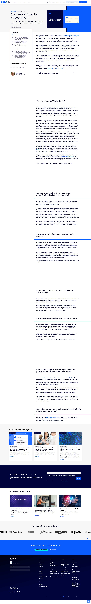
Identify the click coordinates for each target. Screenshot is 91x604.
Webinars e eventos (64, 571)
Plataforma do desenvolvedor (41, 582)
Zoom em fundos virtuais (54, 576)
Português (12, 566)
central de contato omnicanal (55, 68)
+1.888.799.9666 (64, 562)
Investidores (41, 573)
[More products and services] (89, 2)
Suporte (63, 2)
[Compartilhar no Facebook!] (14, 67)
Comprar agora (53, 549)
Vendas (62, 559)
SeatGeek (38, 149)
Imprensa (40, 574)
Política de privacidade (64, 480)
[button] (88, 601)
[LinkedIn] (10, 592)
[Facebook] (17, 592)
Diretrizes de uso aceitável (52, 596)
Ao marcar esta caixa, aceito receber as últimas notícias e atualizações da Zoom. (61, 475)
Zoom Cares (41, 578)
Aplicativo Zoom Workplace (53, 563)
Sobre (40, 559)
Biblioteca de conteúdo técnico (76, 572)
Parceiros (40, 571)
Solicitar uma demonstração (41, 549)
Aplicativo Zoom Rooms (54, 565)
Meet (53, 2)
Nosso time (41, 566)
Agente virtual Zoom (51, 417)
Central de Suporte (75, 566)
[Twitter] (12, 592)
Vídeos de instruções (75, 579)
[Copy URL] (11, 67)
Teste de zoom (74, 562)
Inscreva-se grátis (83, 2)
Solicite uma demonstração (63, 569)
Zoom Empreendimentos (43, 586)
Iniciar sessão (58, 2)
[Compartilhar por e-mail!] (23, 67)
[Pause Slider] (88, 538)
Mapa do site (79, 596)
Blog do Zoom (41, 562)
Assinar (78, 478)
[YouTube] (15, 592)
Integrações (41, 569)
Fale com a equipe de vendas (72, 2)
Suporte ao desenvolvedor (76, 581)
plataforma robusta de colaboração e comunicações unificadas (57, 378)
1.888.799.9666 (14, 589)
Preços (29, 2)
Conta (73, 564)
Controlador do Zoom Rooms (53, 568)
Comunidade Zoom (75, 569)
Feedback (74, 574)
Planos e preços (63, 567)
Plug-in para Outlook (53, 571)
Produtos (14, 2)
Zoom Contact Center (67, 156)
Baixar (51, 559)
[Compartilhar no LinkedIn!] (20, 67)
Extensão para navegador (54, 569)
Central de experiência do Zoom (65, 574)
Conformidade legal (58, 596)
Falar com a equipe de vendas (65, 565)
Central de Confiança (44, 596)
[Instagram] (19, 592)
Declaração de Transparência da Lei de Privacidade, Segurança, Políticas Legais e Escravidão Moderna (76, 584)
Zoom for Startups (64, 575)
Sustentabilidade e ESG (43, 576)
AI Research (41, 584)
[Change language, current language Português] (49, 2)
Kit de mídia (41, 580)
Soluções (24, 2)
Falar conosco (74, 575)
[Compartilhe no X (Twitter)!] (17, 67)
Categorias (3, 5)
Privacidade (39, 596)
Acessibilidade (74, 577)
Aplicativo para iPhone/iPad (54, 573)
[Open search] (47, 2)
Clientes (40, 564)
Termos (35, 596)
